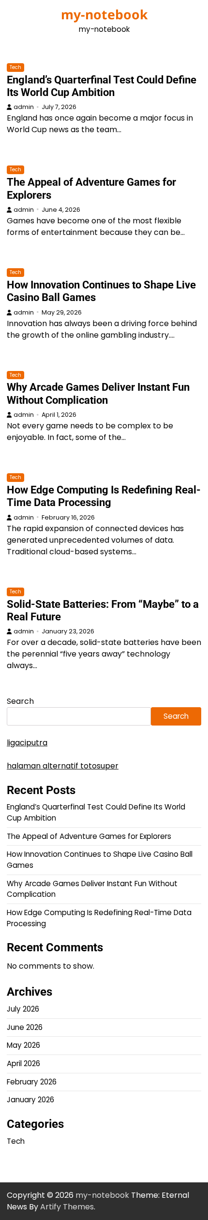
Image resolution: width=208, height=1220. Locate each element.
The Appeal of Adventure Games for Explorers (89, 836)
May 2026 (23, 1045)
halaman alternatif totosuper (63, 765)
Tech (15, 67)
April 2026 (23, 1063)
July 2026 (23, 1009)
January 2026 (30, 1100)
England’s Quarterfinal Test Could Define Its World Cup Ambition (101, 86)
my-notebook (104, 14)
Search (20, 701)
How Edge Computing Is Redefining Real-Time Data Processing (104, 496)
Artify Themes (67, 1206)
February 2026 (32, 1082)
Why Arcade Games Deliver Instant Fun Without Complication (98, 393)
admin (24, 107)
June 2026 (25, 1027)
